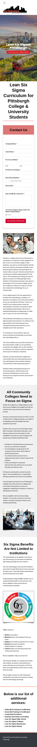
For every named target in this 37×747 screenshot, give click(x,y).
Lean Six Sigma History (13, 726)
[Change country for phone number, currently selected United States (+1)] (8, 181)
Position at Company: (13, 170)
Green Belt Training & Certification (17, 712)
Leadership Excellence (13, 714)
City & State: (10, 152)
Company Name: (11, 144)
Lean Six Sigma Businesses (15, 724)
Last (21, 166)
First (7, 166)
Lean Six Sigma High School (15, 719)
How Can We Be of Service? (15, 194)
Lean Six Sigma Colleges (14, 721)
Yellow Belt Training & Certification (17, 709)
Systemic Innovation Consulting (17, 717)
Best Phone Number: (13, 178)
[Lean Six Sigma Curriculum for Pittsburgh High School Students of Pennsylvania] (15, 9)
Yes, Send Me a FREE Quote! (15, 221)
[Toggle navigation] (4, 3)
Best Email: (10, 185)
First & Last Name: (12, 160)
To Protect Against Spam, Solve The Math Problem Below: (18, 210)
